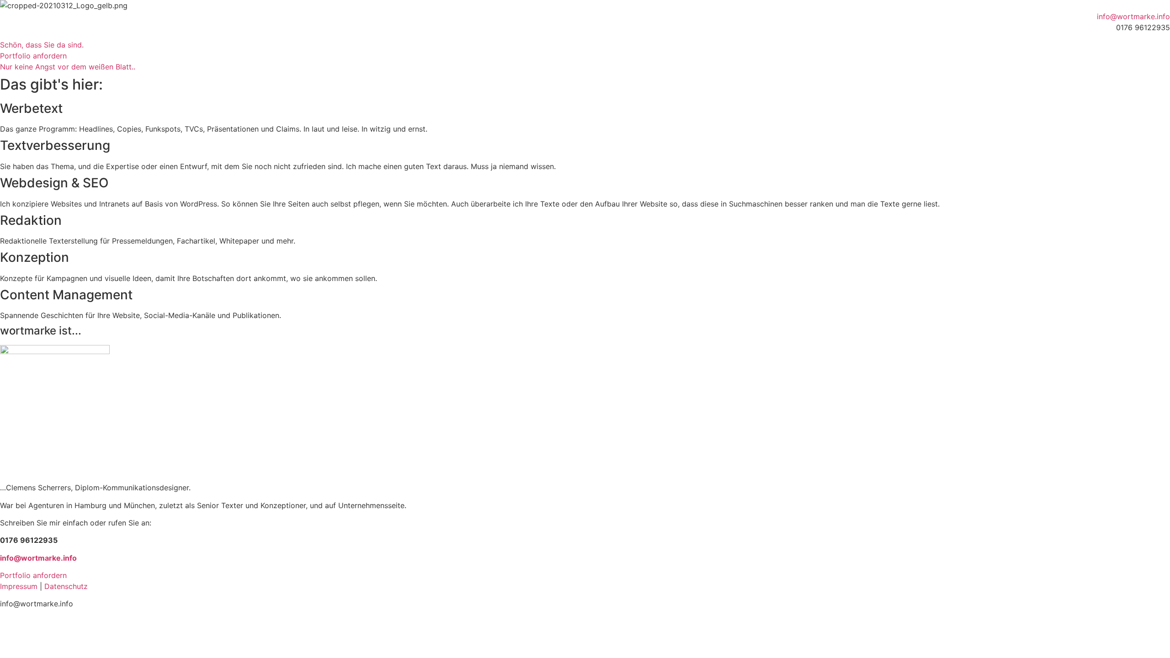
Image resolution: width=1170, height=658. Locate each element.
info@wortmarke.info (1133, 16)
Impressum (18, 586)
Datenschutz (66, 586)
